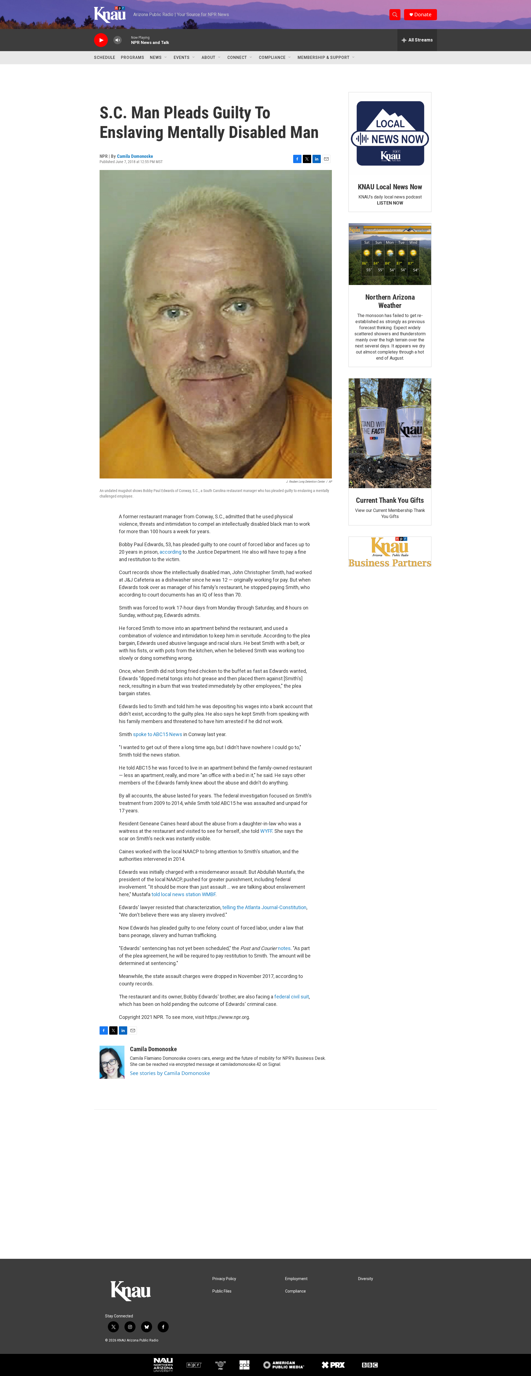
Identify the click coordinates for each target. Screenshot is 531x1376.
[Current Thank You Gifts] (390, 433)
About (208, 57)
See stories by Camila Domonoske (170, 1073)
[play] (101, 40)
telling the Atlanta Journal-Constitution (263, 907)
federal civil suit (291, 997)
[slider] (126, 40)
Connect (237, 57)
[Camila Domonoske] (112, 1062)
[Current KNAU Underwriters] (390, 551)
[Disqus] (265, 1184)
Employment (296, 1279)
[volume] (117, 40)
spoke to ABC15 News (157, 734)
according (170, 552)
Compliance (272, 57)
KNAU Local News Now (390, 187)
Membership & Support (324, 57)
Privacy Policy (224, 1279)
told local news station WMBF (183, 894)
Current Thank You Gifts (390, 500)
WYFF (266, 831)
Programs (132, 57)
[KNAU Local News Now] (390, 133)
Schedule (104, 57)
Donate (422, 14)
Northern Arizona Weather (390, 301)
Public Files (221, 1291)
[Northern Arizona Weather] (390, 254)
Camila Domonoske (135, 156)
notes (284, 948)
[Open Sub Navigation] (166, 57)
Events (182, 57)
